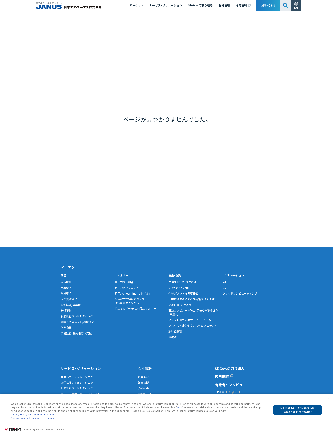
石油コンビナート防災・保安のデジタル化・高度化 (193, 312)
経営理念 (143, 377)
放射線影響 (175, 331)
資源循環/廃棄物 (71, 305)
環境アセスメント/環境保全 (77, 322)
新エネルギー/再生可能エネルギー (135, 308)
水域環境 (66, 288)
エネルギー (121, 275)
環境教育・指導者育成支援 (76, 333)
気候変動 (66, 310)
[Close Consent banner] (327, 399)
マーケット (137, 5)
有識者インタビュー (230, 384)
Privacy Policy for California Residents (33, 414)
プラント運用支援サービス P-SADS (189, 320)
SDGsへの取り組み (200, 5)
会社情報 (224, 5)
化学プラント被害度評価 (183, 293)
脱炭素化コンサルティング (77, 316)
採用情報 (241, 5)
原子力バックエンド (127, 288)
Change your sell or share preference (33, 418)
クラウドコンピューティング (239, 293)
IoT (224, 282)
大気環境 (66, 282)
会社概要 (143, 388)
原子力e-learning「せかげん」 (132, 293)
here (179, 407)
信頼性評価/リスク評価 (182, 282)
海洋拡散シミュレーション (77, 382)
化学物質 (66, 328)
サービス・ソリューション (166, 5)
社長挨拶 (143, 382)
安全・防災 (174, 275)
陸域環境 (66, 293)
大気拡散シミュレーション (77, 377)
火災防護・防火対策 (179, 305)
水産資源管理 (69, 299)
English (233, 392)
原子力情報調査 (124, 282)
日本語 (220, 392)
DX (224, 288)
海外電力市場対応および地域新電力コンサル (129, 301)
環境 (63, 275)
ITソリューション (233, 275)
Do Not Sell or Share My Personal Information (297, 409)
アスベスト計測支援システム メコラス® (192, 326)
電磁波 (172, 337)
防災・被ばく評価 (178, 288)
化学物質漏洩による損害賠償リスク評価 (192, 299)
